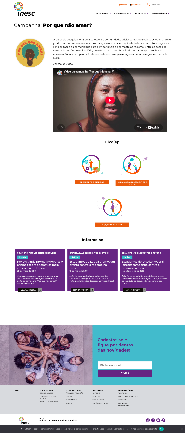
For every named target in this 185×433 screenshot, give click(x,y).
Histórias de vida (100, 403)
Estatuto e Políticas (127, 396)
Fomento (122, 400)
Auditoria (122, 393)
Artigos (96, 396)
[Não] (181, 429)
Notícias (96, 393)
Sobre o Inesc (46, 393)
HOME (17, 390)
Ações (69, 396)
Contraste (137, 5)
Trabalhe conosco (49, 402)
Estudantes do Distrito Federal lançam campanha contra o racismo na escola (143, 265)
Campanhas (71, 400)
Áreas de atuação (74, 393)
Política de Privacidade (124, 404)
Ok (161, 429)
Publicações (98, 400)
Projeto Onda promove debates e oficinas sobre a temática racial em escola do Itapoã (40, 265)
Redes (69, 403)
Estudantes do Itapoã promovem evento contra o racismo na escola (92, 265)
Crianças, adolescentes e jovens (36, 253)
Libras (124, 5)
